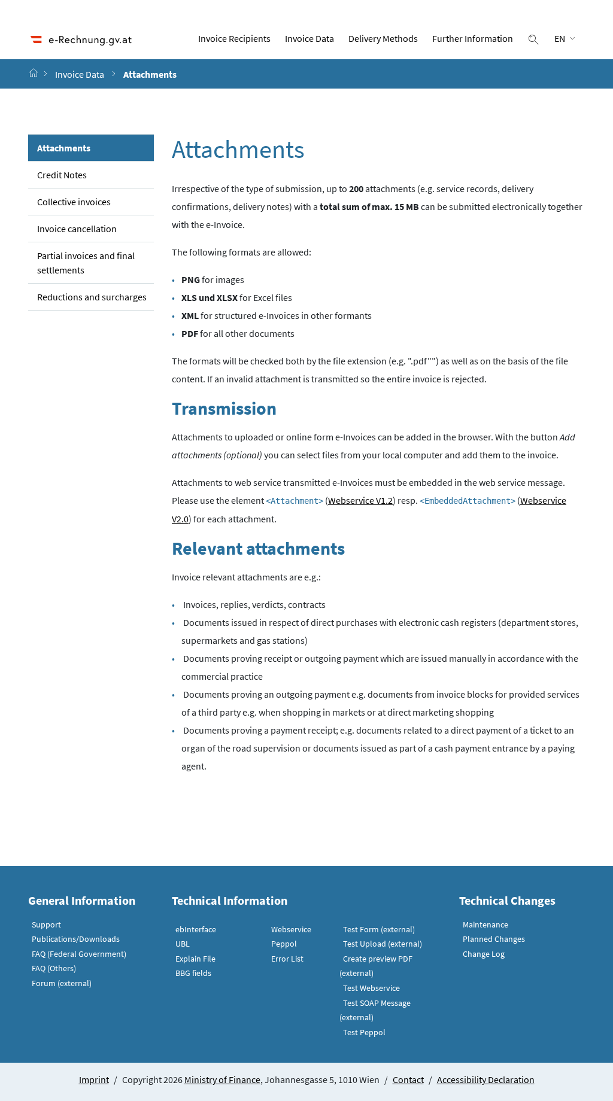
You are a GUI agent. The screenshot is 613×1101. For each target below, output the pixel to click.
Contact (408, 1079)
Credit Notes (62, 175)
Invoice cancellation (77, 229)
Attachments (63, 148)
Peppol (284, 943)
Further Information (472, 38)
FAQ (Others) (54, 968)
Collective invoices (74, 202)
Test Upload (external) (382, 943)
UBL (182, 943)
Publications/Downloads (76, 938)
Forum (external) (62, 983)
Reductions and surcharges (92, 297)
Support (46, 924)
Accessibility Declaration (486, 1079)
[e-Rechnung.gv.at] (35, 74)
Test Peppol (364, 1032)
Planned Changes (494, 938)
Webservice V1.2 (360, 500)
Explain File (195, 958)
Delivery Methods (383, 38)
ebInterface (195, 929)
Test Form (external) (379, 929)
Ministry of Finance (222, 1079)
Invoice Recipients (234, 38)
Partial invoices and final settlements (86, 263)
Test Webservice (371, 988)
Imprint (94, 1079)
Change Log (484, 953)
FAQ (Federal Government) (79, 953)
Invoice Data (309, 38)
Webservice (291, 929)
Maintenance (485, 924)
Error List (287, 958)
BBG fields (193, 973)
